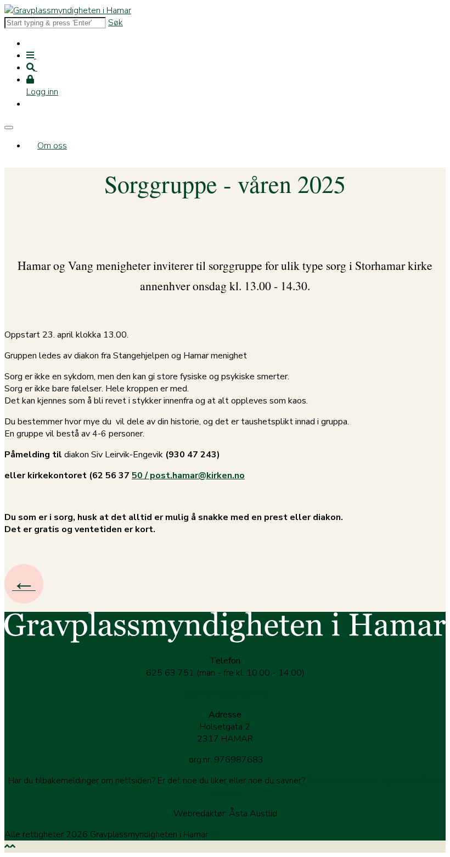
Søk (115, 22)
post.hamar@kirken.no (225, 694)
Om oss (52, 146)
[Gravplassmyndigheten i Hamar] (67, 10)
